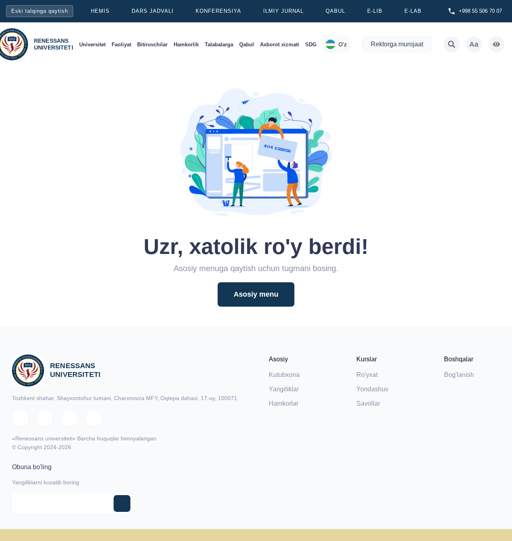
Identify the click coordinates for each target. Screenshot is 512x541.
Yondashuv (372, 389)
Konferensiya (218, 11)
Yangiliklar (284, 389)
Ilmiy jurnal (283, 11)
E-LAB (413, 11)
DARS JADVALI (153, 11)
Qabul (335, 11)
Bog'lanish (459, 374)
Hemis (100, 11)
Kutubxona (284, 374)
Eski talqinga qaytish (39, 11)
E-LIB (374, 11)
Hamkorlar (283, 403)
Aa (473, 44)
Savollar (368, 403)
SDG (310, 45)
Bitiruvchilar (152, 45)
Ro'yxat (367, 374)
